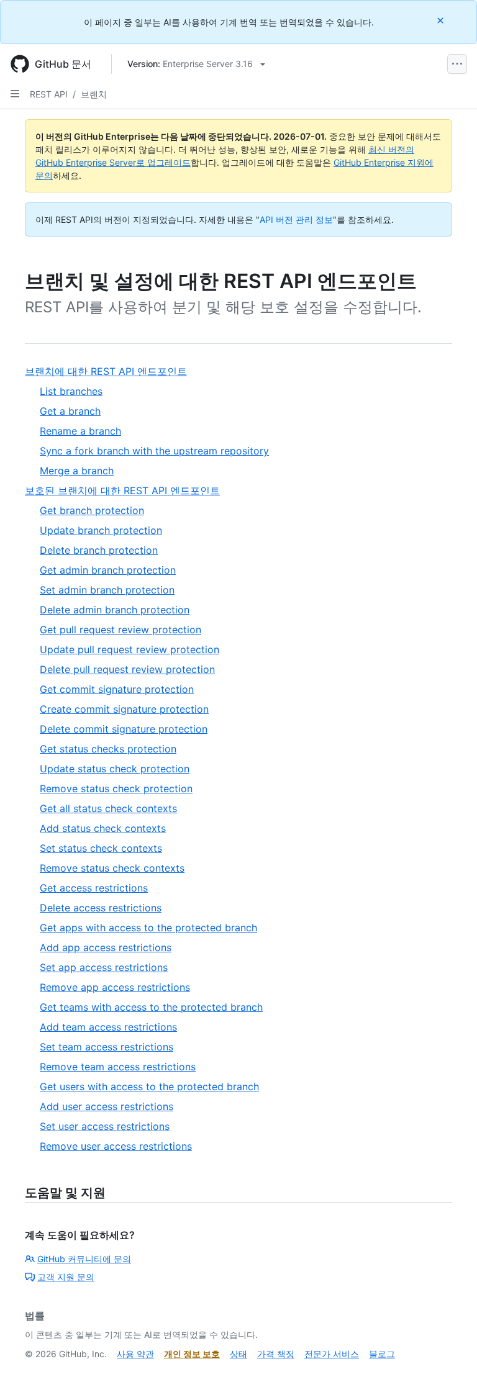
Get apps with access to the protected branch (148, 927)
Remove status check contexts (112, 868)
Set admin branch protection (107, 590)
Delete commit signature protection (123, 729)
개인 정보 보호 (192, 1353)
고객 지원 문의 (65, 1276)
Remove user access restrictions (116, 1146)
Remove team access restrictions (118, 1066)
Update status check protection (114, 768)
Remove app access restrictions (115, 987)
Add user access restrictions (106, 1106)
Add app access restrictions (105, 947)
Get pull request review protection (120, 629)
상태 (238, 1353)
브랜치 (94, 94)
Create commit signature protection (124, 709)
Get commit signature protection (117, 689)
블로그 (382, 1353)
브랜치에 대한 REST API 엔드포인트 (106, 371)
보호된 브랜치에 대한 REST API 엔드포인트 (122, 490)
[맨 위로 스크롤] (449, 1372)
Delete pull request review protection (127, 669)
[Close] (442, 20)
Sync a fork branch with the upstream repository (154, 451)
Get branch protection (92, 510)
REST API (49, 94)
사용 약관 (135, 1353)
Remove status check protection (116, 788)
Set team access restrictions (106, 1047)
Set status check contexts (101, 848)
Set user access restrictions (105, 1126)
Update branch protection (101, 530)
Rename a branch (80, 431)
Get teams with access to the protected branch (151, 1007)
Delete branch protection (99, 550)
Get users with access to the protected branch (149, 1086)
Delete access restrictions (100, 907)
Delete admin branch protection (114, 609)
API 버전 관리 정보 (296, 219)
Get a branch (70, 411)
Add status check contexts (103, 828)
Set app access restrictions (104, 967)
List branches (71, 391)
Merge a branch (77, 470)
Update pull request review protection (129, 649)
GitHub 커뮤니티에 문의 (84, 1258)
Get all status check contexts (108, 808)
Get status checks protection (108, 749)
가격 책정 (275, 1353)
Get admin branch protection (108, 570)
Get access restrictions (94, 888)
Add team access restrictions (108, 1027)
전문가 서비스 (331, 1353)
